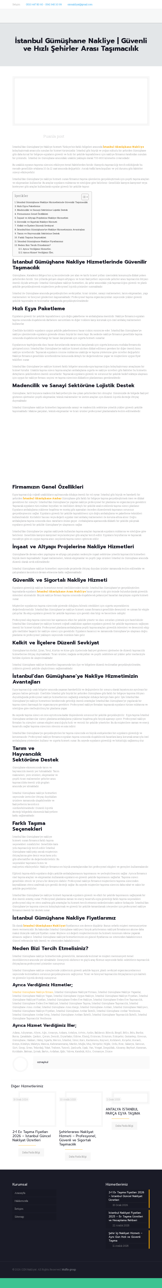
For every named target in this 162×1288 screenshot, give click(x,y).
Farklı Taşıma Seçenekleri (32, 237)
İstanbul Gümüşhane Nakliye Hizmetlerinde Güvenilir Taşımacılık (52, 202)
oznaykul (42, 1062)
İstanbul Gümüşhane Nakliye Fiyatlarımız (40, 241)
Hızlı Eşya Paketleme (28, 206)
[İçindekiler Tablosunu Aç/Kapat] (83, 197)
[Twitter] (126, 4)
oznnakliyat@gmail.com (80, 4)
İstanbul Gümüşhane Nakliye (123, 146)
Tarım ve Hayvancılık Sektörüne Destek (38, 233)
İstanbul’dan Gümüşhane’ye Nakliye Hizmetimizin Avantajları (51, 229)
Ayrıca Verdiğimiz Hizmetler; (37, 249)
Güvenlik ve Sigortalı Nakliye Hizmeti (37, 221)
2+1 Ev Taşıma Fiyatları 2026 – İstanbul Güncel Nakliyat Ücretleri (31, 1136)
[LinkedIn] (137, 4)
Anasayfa (20, 1193)
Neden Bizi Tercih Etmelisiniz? (34, 245)
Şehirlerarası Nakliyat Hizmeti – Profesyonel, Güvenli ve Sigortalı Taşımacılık (77, 1138)
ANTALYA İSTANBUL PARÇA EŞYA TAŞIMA (123, 1111)
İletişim (19, 1208)
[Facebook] (121, 4)
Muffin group (69, 1269)
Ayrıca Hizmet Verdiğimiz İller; (38, 252)
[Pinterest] (142, 4)
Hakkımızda (21, 1201)
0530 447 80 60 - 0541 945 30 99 (44, 4)
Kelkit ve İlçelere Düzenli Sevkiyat (35, 225)
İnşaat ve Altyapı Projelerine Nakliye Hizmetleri (42, 217)
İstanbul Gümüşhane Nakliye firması (32, 992)
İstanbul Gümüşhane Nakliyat (44, 925)
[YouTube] (131, 4)
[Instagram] (147, 4)
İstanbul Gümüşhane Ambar (42, 498)
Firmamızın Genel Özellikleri (32, 213)
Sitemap (19, 1216)
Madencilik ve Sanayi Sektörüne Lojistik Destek (42, 209)
